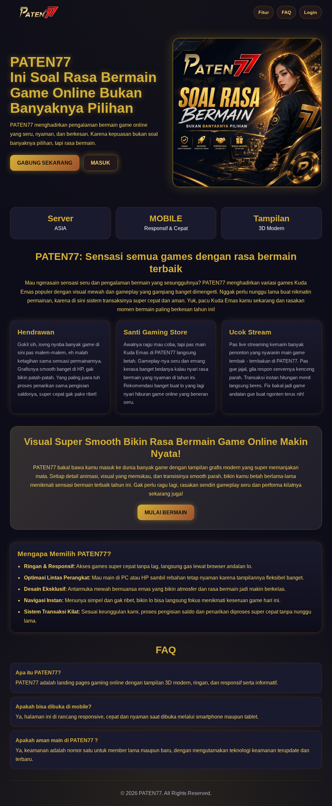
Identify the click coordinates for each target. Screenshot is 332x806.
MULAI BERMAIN (166, 512)
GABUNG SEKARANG (44, 163)
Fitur (263, 12)
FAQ (286, 12)
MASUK (100, 163)
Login (310, 12)
